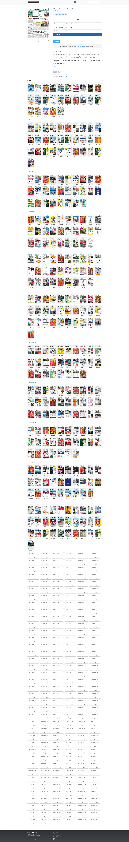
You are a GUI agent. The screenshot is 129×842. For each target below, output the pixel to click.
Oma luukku (44, 2)
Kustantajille (56, 835)
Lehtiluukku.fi (33, 832)
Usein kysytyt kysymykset (33, 835)
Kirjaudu (68, 2)
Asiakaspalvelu (31, 834)
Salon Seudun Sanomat (62, 76)
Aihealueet (59, 2)
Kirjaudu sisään (81, 46)
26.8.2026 (86, 19)
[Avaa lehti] (31, 87)
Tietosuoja (55, 833)
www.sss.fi (55, 66)
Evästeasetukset (57, 836)
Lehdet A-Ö (52, 2)
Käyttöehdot (56, 832)
